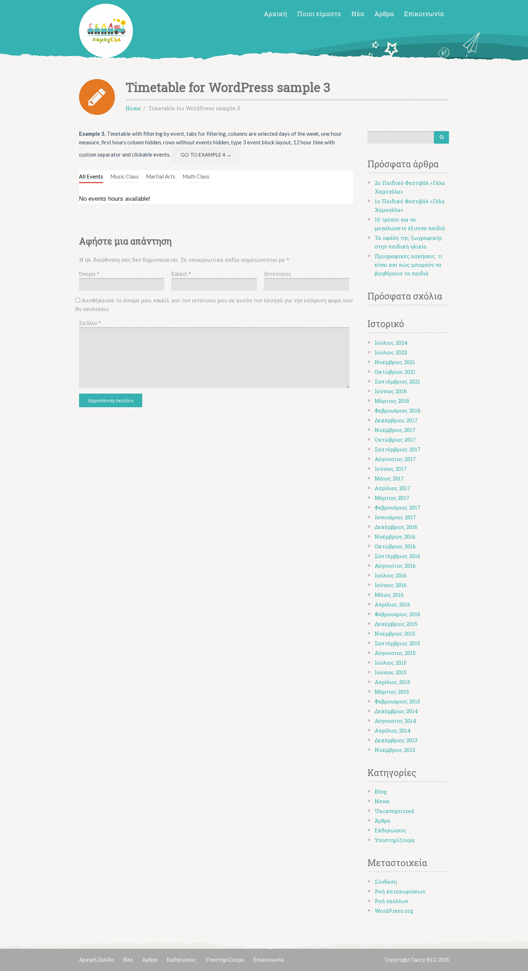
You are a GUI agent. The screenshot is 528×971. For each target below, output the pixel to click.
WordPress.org (394, 910)
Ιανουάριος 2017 (395, 517)
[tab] (91, 176)
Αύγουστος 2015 (395, 652)
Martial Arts (160, 176)
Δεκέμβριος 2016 (396, 526)
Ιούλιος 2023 (391, 352)
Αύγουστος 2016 (395, 565)
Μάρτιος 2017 (392, 497)
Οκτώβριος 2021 (395, 371)
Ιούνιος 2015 (391, 672)
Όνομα (89, 273)
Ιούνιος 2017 (391, 468)
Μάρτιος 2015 (392, 691)
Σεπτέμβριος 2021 (397, 381)
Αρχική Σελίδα (96, 959)
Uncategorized (394, 810)
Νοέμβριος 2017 (395, 429)
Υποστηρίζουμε (395, 840)
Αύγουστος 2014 (395, 720)
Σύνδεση (386, 881)
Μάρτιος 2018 (392, 400)
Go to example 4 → (206, 155)
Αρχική (275, 13)
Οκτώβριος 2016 (395, 546)
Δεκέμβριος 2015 (396, 623)
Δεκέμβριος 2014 (396, 711)
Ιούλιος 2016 (391, 575)
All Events (91, 176)
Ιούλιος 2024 (391, 342)
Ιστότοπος (277, 273)
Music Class (124, 176)
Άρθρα (384, 13)
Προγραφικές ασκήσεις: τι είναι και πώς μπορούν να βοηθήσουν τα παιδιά (408, 264)
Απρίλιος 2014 (393, 730)
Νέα (357, 13)
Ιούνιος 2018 (391, 391)
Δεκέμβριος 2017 (396, 420)
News (382, 801)
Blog (381, 791)
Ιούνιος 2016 (391, 585)
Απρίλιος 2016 (392, 604)
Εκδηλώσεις (390, 830)
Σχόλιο (90, 322)
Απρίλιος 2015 (392, 682)
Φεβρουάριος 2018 (398, 410)
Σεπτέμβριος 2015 (397, 643)
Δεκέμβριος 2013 (396, 740)
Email (181, 273)
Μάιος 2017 (389, 478)
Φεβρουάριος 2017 (398, 507)
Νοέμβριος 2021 (395, 362)
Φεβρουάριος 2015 (397, 701)
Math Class (195, 176)
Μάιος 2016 (389, 594)
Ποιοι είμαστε (319, 13)
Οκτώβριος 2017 (395, 439)
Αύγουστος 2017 (395, 459)
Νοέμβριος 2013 (395, 749)
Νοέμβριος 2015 (395, 633)
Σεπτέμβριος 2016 (397, 555)
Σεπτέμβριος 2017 (398, 449)
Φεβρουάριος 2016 (397, 614)
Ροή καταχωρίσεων (400, 891)
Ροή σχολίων (391, 901)
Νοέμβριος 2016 (395, 536)
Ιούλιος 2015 (391, 662)
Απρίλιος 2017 (393, 488)
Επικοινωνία (424, 13)
